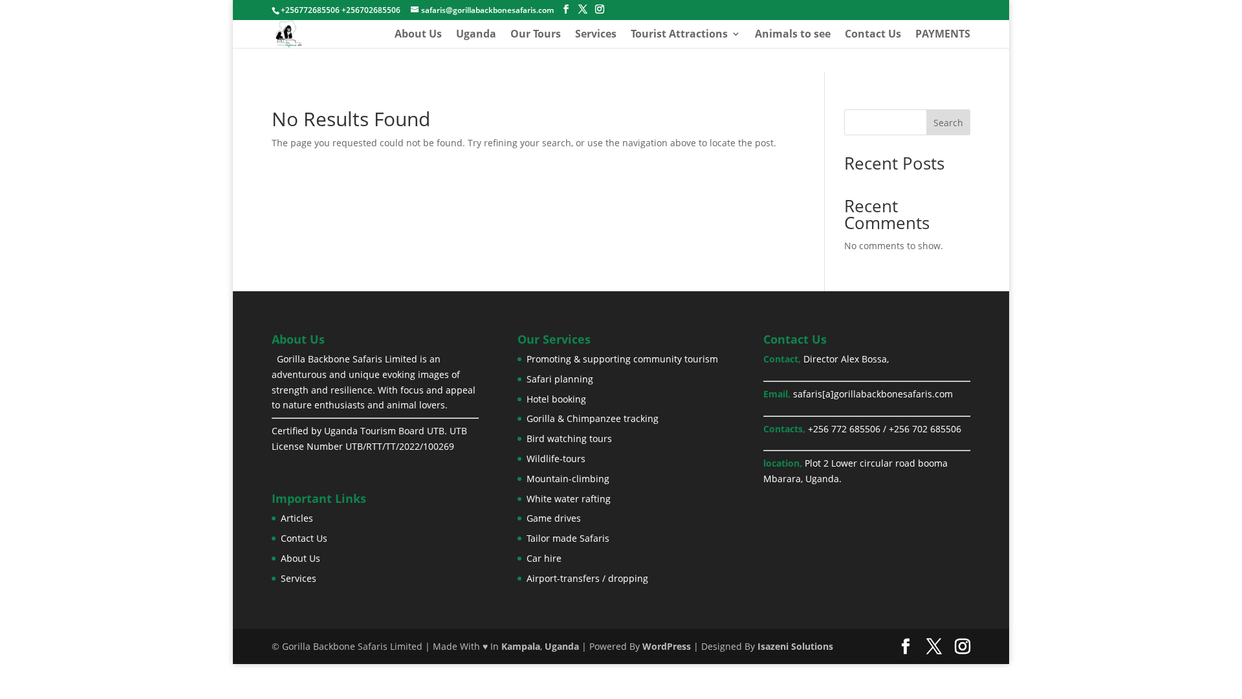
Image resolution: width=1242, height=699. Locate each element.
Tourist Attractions (679, 35)
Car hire (544, 558)
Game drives (554, 518)
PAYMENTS (942, 35)
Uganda (476, 35)
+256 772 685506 (844, 429)
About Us (418, 35)
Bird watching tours (569, 438)
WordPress (666, 646)
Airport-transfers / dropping (587, 578)
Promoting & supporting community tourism (622, 359)
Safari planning (560, 379)
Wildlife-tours (556, 458)
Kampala (520, 646)
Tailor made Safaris (568, 538)
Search (948, 122)
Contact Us (873, 35)
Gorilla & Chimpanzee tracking (593, 418)
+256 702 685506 (925, 429)
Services (595, 35)
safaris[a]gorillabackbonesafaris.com (873, 394)
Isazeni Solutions (795, 646)
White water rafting (569, 499)
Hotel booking (556, 399)
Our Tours (535, 35)
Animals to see (793, 35)
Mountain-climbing (568, 478)
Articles (297, 518)
